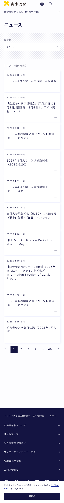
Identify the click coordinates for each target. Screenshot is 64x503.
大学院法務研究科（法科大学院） (29, 416)
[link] (5, 349)
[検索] (50, 4)
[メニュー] (58, 4)
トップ (7, 416)
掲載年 (7, 40)
